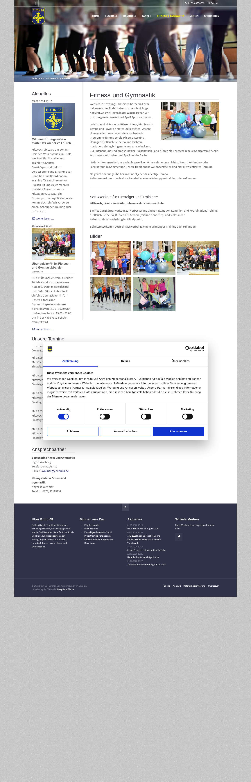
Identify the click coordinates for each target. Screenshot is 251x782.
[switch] (105, 416)
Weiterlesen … (43, 218)
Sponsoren (211, 16)
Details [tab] (125, 361)
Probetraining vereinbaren (97, 535)
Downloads (89, 542)
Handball (129, 16)
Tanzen (146, 16)
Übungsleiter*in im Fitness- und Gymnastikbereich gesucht (50, 267)
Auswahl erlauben (125, 431)
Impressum (213, 585)
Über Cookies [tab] (180, 361)
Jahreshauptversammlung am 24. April (146, 564)
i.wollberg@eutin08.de (55, 471)
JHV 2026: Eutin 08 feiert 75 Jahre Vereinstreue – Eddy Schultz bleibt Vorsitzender (144, 539)
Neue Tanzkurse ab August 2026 (142, 528)
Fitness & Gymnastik (170, 16)
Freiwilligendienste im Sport (98, 532)
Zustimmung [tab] (70, 361)
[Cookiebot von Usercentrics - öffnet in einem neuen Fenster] (188, 348)
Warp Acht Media (65, 589)
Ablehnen (73, 431)
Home (95, 16)
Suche (167, 585)
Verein (194, 16)
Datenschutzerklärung (194, 585)
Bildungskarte (91, 528)
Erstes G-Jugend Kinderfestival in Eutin (146, 550)
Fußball (111, 16)
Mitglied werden (92, 525)
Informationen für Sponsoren (98, 539)
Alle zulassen (178, 431)
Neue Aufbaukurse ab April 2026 (143, 557)
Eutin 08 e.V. (38, 78)
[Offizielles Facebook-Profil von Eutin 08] (35, 3)
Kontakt (177, 585)
